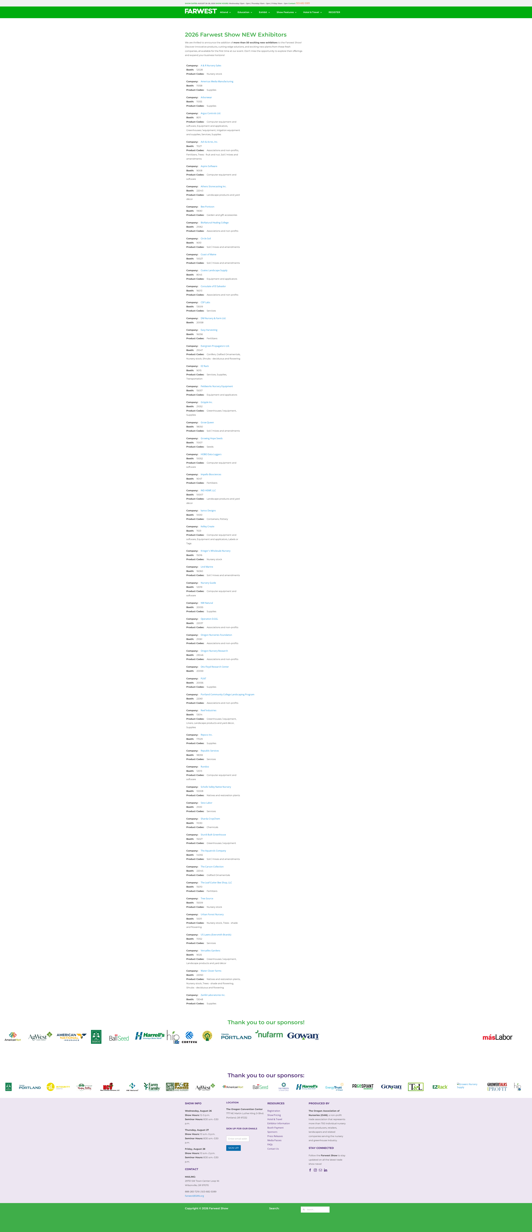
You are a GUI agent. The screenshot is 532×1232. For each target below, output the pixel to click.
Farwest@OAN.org (194, 1195)
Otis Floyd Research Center (215, 666)
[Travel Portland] (186, 1031)
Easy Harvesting (209, 329)
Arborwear (206, 97)
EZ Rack (205, 366)
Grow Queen (207, 422)
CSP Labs (205, 302)
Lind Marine (207, 566)
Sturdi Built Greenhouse (213, 834)
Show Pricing (274, 1115)
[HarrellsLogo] (101, 1031)
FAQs (270, 1144)
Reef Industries (208, 710)
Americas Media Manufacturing (217, 81)
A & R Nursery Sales (211, 65)
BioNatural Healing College (215, 222)
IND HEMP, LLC (208, 490)
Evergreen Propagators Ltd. (215, 346)
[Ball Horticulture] (70, 1031)
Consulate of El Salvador (213, 286)
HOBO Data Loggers (211, 454)
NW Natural (207, 602)
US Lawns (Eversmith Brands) (216, 934)
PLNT (203, 678)
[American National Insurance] (23, 1031)
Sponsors (272, 1131)
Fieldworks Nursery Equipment (217, 386)
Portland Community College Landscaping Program (227, 694)
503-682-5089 (303, 3)
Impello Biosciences (211, 474)
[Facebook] (310, 1170)
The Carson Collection (212, 866)
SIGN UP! (233, 1148)
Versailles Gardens (210, 950)
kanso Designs (208, 510)
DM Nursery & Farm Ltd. (213, 318)
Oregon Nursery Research (214, 650)
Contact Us (273, 1148)
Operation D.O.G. (209, 618)
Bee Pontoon (207, 206)
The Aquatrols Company (213, 850)
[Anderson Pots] (158, 1031)
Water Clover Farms (211, 970)
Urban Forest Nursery (212, 914)
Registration (273, 1110)
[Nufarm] (220, 1031)
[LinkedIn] (325, 1170)
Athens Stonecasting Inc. (213, 186)
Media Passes (274, 1140)
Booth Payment (275, 1127)
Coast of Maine (208, 254)
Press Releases (275, 1136)
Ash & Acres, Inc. (209, 141)
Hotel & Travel (274, 1119)
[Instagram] (315, 1170)
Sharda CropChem (210, 818)
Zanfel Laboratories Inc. (213, 995)
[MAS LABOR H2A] (448, 1031)
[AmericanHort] (477, 1031)
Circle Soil (206, 238)
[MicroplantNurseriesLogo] (47, 1031)
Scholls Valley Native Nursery (216, 786)
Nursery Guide (208, 582)
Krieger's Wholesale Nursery (215, 550)
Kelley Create (207, 526)
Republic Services (210, 750)
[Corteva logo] (141, 1031)
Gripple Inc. (207, 402)
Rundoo (205, 766)
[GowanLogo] (255, 1031)
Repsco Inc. (207, 734)
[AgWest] (504, 1031)
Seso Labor (206, 802)
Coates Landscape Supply (214, 270)
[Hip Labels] (124, 1031)
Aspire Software (209, 166)
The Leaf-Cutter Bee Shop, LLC (216, 882)
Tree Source (207, 898)
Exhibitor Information (278, 1123)
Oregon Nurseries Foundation (216, 634)
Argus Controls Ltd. (211, 113)
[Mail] (320, 1170)
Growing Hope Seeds (212, 438)
